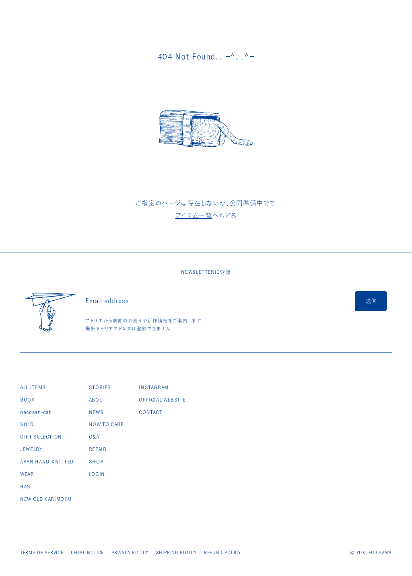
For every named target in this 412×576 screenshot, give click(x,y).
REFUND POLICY (222, 553)
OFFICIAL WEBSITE (162, 400)
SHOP (96, 462)
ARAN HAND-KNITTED (47, 462)
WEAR (27, 474)
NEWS (96, 412)
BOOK (27, 400)
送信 (371, 301)
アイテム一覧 (193, 215)
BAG (25, 487)
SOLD (27, 424)
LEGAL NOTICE (87, 553)
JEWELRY (31, 449)
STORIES (100, 387)
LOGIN (97, 474)
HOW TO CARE (106, 424)
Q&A (94, 437)
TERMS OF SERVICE (41, 553)
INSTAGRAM (154, 387)
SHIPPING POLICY (176, 553)
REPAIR (98, 449)
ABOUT (97, 400)
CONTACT (151, 412)
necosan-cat (35, 412)
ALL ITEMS (33, 387)
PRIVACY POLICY (129, 553)
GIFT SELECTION (41, 437)
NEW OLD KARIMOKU (45, 499)
